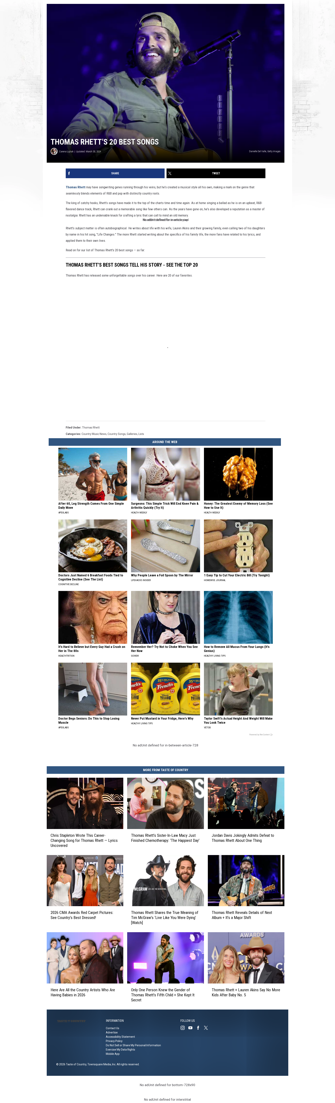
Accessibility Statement (120, 1036)
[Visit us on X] (207, 1027)
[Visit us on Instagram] (184, 1027)
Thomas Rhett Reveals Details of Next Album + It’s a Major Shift (242, 915)
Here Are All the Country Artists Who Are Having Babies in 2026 (83, 992)
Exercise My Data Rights (120, 1049)
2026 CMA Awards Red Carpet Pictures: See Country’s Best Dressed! (82, 915)
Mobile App (113, 1053)
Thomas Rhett (75, 187)
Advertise (112, 1032)
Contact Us (112, 1028)
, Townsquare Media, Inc (101, 1064)
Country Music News (94, 433)
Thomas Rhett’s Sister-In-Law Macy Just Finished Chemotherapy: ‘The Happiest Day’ (165, 838)
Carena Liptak (66, 151)
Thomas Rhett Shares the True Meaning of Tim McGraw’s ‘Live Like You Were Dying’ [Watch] (164, 917)
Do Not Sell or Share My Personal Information (133, 1045)
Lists (141, 433)
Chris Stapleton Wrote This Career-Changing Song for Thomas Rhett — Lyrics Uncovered (84, 840)
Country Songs (117, 433)
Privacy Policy (114, 1041)
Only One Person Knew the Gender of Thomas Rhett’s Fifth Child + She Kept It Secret (162, 995)
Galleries (132, 433)
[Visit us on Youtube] (192, 1027)
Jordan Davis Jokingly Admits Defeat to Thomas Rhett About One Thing (243, 838)
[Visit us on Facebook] (200, 1027)
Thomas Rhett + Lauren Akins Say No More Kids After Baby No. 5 (246, 992)
